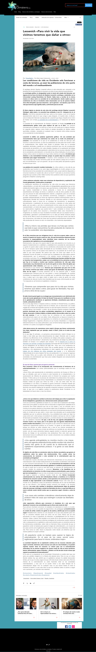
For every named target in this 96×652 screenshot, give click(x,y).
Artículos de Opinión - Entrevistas (52, 17)
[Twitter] (70, 626)
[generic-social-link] (49, 644)
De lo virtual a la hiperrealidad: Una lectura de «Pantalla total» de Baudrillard (48, 612)
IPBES (37, 17)
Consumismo (26, 578)
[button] (80, 17)
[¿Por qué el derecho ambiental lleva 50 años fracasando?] (26, 603)
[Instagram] (73, 626)
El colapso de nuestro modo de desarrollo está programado (71, 612)
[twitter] (47, 644)
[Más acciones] (74, 27)
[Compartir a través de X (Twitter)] (27, 583)
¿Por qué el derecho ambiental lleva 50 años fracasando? (25, 612)
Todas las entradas (21, 17)
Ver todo (80, 595)
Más (65, 17)
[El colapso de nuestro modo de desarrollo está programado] (72, 603)
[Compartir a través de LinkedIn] (30, 583)
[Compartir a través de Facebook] (23, 583)
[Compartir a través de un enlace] (34, 583)
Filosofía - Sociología (49, 578)
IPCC (31, 17)
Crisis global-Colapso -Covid (37, 578)
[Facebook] (66, 626)
